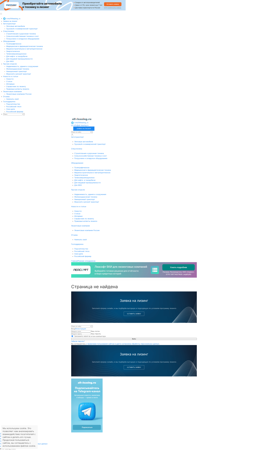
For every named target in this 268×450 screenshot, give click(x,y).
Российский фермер (14, 112)
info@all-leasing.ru (80, 125)
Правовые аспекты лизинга (17, 89)
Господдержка (9, 101)
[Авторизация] (72, 135)
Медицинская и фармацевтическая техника (24, 46)
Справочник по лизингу (16, 86)
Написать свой (12, 99)
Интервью (10, 84)
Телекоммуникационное (16, 54)
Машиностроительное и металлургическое (24, 49)
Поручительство (13, 104)
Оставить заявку (134, 314)
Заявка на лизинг (10, 21)
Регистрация (80, 329)
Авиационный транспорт (16, 71)
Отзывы (6, 96)
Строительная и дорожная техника (21, 34)
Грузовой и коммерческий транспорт (22, 29)
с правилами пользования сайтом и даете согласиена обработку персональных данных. (123, 344)
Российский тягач (13, 106)
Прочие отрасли (10, 64)
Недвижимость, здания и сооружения (22, 66)
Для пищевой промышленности (19, 59)
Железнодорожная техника (17, 69)
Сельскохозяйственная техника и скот (22, 36)
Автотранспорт (9, 24)
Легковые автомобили (15, 26)
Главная (74, 261)
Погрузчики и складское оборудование (22, 39)
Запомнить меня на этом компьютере (90, 336)
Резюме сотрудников (86, 261)
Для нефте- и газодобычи (16, 56)
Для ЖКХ (10, 61)
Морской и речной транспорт (18, 74)
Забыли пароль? (78, 341)
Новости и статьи (10, 76)
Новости (10, 79)
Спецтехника (8, 31)
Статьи (9, 81)
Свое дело (10, 109)
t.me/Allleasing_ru (13, 18)
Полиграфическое (13, 44)
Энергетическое (13, 51)
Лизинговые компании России (19, 94)
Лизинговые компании (12, 91)
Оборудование (9, 41)
